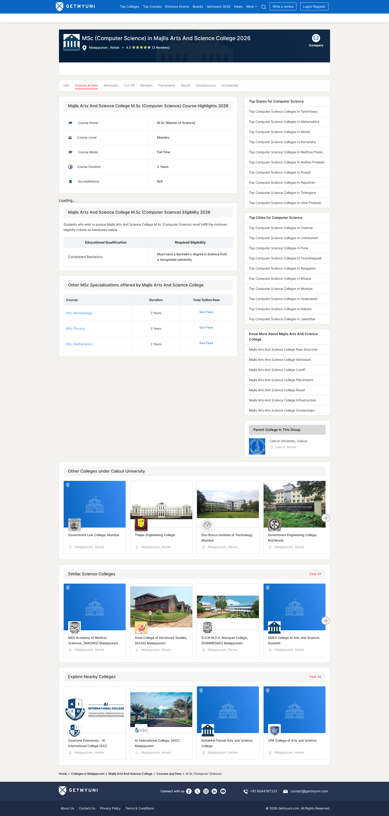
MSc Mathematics (79, 344)
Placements (166, 85)
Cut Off (129, 85)
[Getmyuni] (75, 7)
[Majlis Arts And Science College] (72, 42)
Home (63, 773)
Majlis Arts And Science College (130, 773)
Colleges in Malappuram (87, 773)
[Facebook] (189, 791)
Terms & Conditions (139, 808)
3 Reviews (161, 47)
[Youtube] (223, 791)
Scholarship (229, 85)
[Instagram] (206, 791)
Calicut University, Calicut (288, 441)
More (250, 6)
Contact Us (87, 808)
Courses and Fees (169, 773)
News (238, 6)
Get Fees (206, 312)
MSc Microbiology (79, 313)
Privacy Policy (110, 808)
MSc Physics (75, 328)
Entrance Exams (177, 6)
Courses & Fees (86, 85)
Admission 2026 (218, 6)
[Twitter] (197, 791)
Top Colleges (129, 6)
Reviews (146, 85)
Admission (111, 85)
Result (185, 85)
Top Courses (152, 6)
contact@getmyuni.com (309, 791)
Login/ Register (314, 6)
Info (66, 85)
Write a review (283, 6)
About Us (67, 808)
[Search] (263, 6)
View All (315, 574)
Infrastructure (206, 85)
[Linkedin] (214, 791)
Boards (198, 6)
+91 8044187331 (263, 791)
